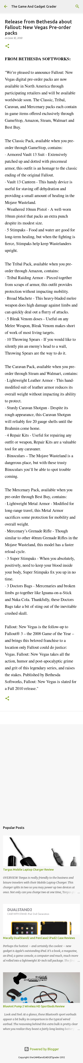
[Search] (77, 6)
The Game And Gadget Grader (33, 6)
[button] (7, 46)
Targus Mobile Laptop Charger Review (28, 869)
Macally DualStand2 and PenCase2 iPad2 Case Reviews (39, 938)
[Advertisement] (41, 771)
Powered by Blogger (44, 1049)
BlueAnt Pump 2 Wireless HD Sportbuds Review (34, 1006)
